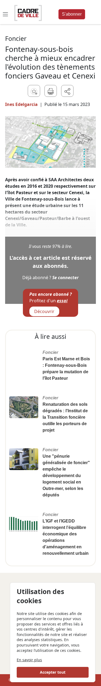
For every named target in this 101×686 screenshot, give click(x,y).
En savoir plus (29, 659)
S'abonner (72, 14)
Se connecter (65, 277)
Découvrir (44, 311)
